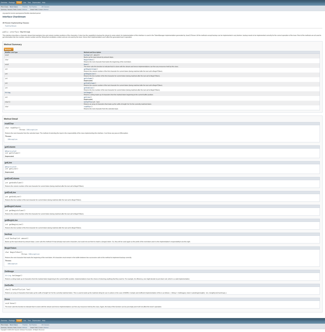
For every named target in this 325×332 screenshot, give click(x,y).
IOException (32, 130)
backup (86, 55)
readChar (87, 107)
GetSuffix (88, 102)
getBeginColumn (90, 69)
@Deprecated (10, 151)
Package (12, 2)
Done (85, 64)
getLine (87, 97)
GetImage (87, 92)
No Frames (33, 7)
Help (43, 2)
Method (24, 9)
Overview (4, 2)
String (7, 92)
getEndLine (88, 88)
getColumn (88, 78)
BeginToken (88, 60)
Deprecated (36, 2)
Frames (25, 7)
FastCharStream (10, 26)
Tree (29, 2)
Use (24, 2)
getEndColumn (89, 83)
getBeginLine (89, 74)
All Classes (45, 7)
